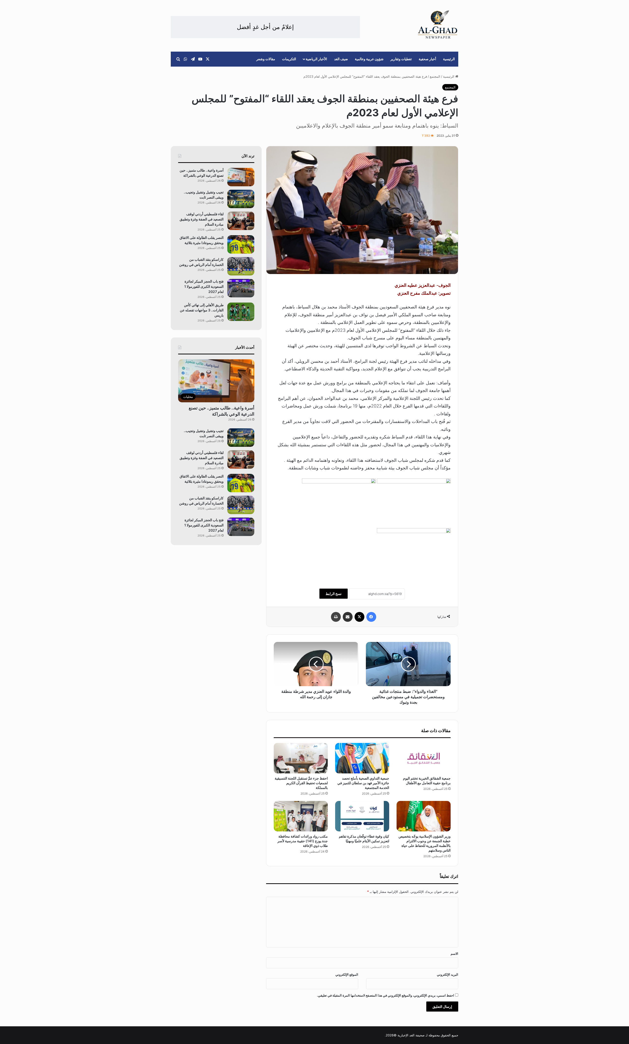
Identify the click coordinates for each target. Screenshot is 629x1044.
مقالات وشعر (265, 59)
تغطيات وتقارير (401, 59)
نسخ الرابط (334, 594)
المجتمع (435, 76)
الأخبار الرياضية (316, 59)
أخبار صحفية (427, 59)
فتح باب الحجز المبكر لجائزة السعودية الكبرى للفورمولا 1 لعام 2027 (204, 286)
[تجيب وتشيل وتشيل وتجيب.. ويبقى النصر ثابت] (240, 199)
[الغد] (437, 24)
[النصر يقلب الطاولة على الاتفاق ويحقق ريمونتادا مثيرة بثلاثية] (240, 244)
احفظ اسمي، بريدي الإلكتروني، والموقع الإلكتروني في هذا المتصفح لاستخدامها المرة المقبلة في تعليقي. (385, 995)
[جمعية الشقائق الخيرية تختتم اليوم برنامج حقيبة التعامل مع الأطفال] (424, 758)
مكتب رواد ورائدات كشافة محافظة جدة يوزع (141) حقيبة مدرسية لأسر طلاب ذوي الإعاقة (302, 841)
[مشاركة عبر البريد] (348, 617)
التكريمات (289, 59)
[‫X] (359, 617)
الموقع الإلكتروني (346, 974)
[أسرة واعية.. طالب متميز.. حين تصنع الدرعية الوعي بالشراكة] (240, 177)
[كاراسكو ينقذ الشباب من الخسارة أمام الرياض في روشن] (240, 266)
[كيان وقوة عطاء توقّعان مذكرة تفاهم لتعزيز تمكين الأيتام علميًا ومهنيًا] (362, 816)
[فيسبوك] (371, 617)
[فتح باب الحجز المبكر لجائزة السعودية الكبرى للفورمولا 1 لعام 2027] (240, 288)
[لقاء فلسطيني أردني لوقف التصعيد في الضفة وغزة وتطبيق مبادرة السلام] (240, 221)
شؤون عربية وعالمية (369, 59)
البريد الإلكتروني (447, 974)
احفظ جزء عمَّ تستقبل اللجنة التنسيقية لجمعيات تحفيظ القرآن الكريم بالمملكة (301, 783)
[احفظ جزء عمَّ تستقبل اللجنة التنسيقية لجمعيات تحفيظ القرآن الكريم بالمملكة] (301, 758)
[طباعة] (336, 617)
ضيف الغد (341, 59)
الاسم (454, 954)
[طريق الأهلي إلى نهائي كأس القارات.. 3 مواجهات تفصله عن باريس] (240, 312)
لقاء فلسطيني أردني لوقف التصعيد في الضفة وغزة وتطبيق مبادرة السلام (202, 219)
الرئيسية (449, 59)
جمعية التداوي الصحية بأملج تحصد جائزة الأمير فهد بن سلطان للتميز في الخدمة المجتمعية (363, 783)
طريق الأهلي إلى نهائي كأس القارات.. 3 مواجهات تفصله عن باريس (202, 310)
